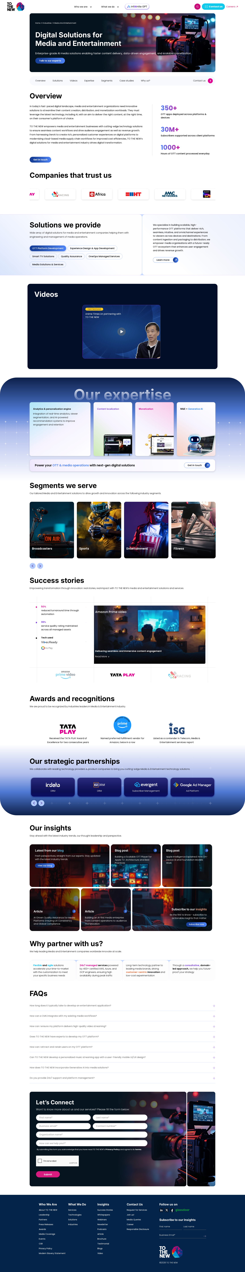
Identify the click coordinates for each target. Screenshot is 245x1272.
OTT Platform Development (48, 248)
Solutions (72, 1219)
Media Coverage (47, 1234)
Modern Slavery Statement (52, 1253)
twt (167, 1210)
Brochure (101, 1238)
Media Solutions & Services (47, 264)
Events (42, 1238)
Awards (42, 1229)
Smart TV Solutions (43, 256)
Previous (33, 566)
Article (100, 1234)
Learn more (163, 260)
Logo (16, 6)
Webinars (102, 1219)
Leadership (44, 1214)
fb (172, 1210)
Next (40, 566)
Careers (230, 6)
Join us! (130, 1214)
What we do (108, 6)
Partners (43, 1219)
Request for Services (137, 1210)
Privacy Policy (112, 1149)
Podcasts (101, 1229)
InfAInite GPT (137, 6)
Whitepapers (103, 1214)
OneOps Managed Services (104, 256)
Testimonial (103, 1243)
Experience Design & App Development (92, 248)
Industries (73, 1224)
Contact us (215, 6)
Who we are (80, 6)
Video (100, 1253)
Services (72, 1210)
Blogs (100, 1248)
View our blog (45, 865)
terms (138, 1149)
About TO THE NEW (48, 1210)
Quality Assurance (71, 256)
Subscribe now (196, 924)
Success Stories (105, 1210)
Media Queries (134, 1219)
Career (130, 1224)
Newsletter (102, 1224)
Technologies (75, 1214)
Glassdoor (182, 1210)
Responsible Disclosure (138, 1229)
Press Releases (46, 1224)
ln (161, 1210)
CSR (41, 1243)
